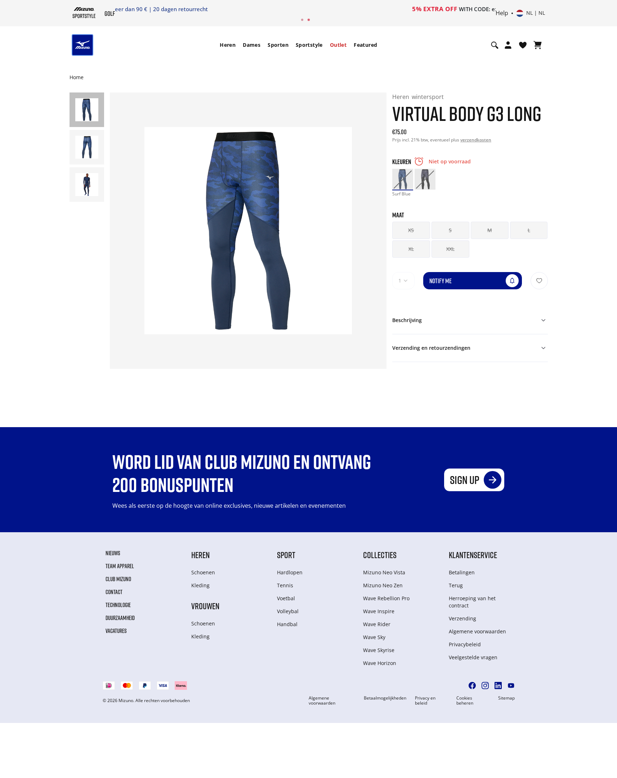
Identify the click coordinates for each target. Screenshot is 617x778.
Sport (286, 554)
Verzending (462, 618)
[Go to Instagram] (485, 685)
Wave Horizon (379, 663)
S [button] (450, 230)
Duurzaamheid (120, 617)
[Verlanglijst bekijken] (522, 45)
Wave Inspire (378, 611)
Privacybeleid (465, 644)
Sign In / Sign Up (355, 9)
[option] (402, 179)
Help (502, 13)
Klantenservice (473, 554)
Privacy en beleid (425, 701)
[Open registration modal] (508, 45)
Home (77, 77)
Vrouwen (205, 606)
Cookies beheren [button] (464, 701)
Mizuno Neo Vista (384, 572)
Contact (114, 592)
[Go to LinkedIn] (498, 685)
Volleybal (288, 611)
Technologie (118, 605)
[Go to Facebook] (472, 685)
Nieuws (113, 553)
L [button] (529, 230)
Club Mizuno (118, 579)
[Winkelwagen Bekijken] (537, 45)
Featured (365, 44)
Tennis (285, 585)
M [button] (489, 230)
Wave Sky (374, 637)
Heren (228, 44)
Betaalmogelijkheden (385, 698)
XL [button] (411, 248)
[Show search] (495, 45)
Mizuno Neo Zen (383, 585)
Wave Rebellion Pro (386, 598)
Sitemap (506, 698)
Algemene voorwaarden (477, 631)
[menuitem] (227, 45)
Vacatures (116, 630)
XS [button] (411, 230)
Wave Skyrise (378, 650)
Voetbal (286, 598)
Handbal (287, 624)
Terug (456, 585)
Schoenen (203, 572)
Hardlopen (290, 572)
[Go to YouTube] (511, 685)
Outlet (338, 44)
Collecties (380, 554)
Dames (251, 44)
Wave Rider (376, 624)
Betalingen (462, 572)
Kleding (200, 585)
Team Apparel (120, 566)
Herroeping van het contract (472, 602)
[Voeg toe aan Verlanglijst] (539, 280)
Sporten (278, 44)
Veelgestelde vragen (473, 657)
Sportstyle (309, 44)
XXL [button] (450, 248)
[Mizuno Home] (84, 13)
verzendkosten (475, 140)
